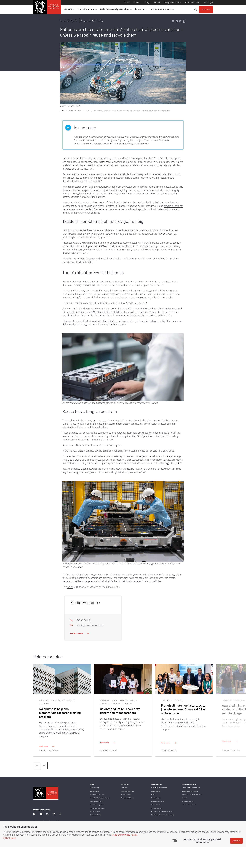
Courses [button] (69, 10)
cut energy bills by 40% (170, 463)
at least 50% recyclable (122, 315)
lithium (117, 186)
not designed (83, 190)
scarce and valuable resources (90, 186)
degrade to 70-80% (95, 246)
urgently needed (84, 209)
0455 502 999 (84, 620)
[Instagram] (47, 814)
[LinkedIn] (54, 814)
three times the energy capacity (134, 297)
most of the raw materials (134, 308)
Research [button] (140, 10)
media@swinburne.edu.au (90, 625)
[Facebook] (34, 814)
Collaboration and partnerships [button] (116, 10)
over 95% (90, 312)
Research (79, 436)
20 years (115, 281)
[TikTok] (61, 814)
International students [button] (162, 10)
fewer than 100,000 (157, 233)
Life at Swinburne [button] (87, 10)
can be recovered (173, 308)
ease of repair (101, 190)
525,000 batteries (87, 258)
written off (105, 177)
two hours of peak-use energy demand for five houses (124, 294)
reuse (112, 190)
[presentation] (44, 765)
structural (154, 177)
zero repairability (92, 181)
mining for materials (82, 193)
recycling (122, 190)
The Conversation (94, 136)
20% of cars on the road (110, 233)
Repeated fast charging (166, 249)
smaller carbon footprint (131, 158)
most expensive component (94, 174)
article (70, 586)
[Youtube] (41, 814)
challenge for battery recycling (150, 321)
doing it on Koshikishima (162, 420)
